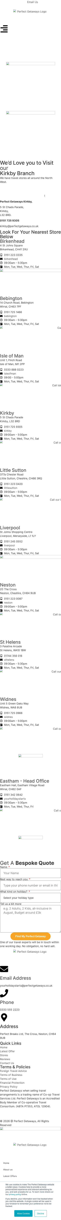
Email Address (15, 978)
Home (6, 1163)
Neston (8, 585)
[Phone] (4, 993)
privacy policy (15, 1194)
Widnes (8, 699)
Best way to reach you (14, 879)
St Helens (10, 642)
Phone (7, 1002)
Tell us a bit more (10, 904)
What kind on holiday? (14, 891)
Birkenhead (12, 241)
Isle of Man (12, 356)
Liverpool (10, 527)
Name (4, 867)
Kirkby (7, 413)
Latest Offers (10, 1176)
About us (8, 1169)
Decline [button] (40, 1213)
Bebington (11, 298)
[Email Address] (4, 969)
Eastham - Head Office (24, 781)
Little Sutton (13, 470)
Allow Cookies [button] (23, 1213)
